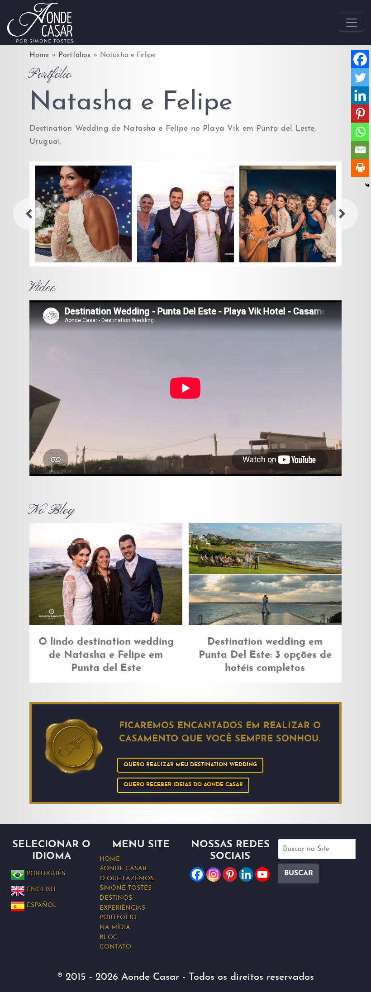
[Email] (360, 150)
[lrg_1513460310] (287, 214)
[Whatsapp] (360, 132)
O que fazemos (127, 878)
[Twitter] (360, 77)
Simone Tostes (126, 888)
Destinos (116, 898)
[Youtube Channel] (262, 874)
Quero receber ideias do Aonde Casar (183, 785)
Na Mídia (115, 927)
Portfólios (74, 55)
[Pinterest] (360, 113)
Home (39, 55)
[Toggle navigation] (351, 23)
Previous (29, 214)
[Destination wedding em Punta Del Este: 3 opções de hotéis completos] (265, 574)
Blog (109, 937)
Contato (115, 947)
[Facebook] (360, 59)
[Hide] (367, 185)
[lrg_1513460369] (83, 214)
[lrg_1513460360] (185, 214)
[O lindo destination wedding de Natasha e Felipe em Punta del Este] (105, 574)
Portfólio (118, 917)
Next (342, 214)
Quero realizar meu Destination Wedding (190, 765)
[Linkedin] (360, 95)
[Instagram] (213, 874)
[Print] (360, 168)
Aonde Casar (123, 868)
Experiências (122, 908)
